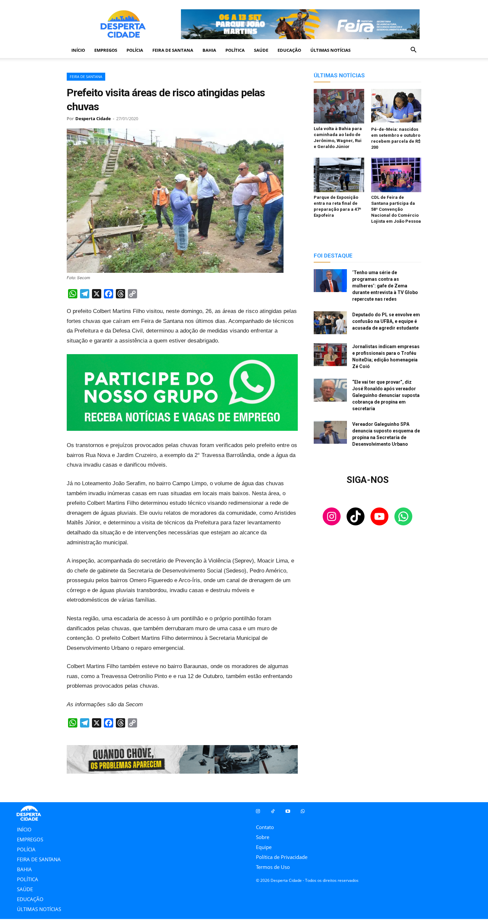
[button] (413, 50)
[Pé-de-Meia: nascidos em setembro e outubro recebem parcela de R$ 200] (396, 106)
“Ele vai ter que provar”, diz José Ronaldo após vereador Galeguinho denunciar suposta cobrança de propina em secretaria (386, 395)
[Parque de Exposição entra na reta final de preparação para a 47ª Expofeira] (339, 175)
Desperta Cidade (93, 118)
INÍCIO (78, 50)
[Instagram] (258, 811)
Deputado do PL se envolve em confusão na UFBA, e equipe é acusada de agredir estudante (386, 321)
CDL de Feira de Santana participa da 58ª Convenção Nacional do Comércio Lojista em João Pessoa (396, 209)
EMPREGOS (105, 50)
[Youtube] (287, 811)
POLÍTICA (235, 50)
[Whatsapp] (302, 811)
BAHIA (209, 50)
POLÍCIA (134, 50)
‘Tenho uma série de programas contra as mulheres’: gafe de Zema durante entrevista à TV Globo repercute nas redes (385, 286)
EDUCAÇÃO (289, 50)
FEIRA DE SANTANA (172, 50)
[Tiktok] (273, 811)
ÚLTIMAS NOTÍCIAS (330, 50)
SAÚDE (261, 50)
